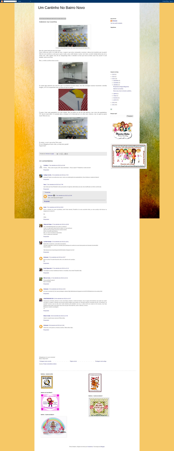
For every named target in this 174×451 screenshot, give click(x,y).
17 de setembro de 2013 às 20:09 (63, 195)
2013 (113, 78)
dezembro (116, 80)
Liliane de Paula (48, 224)
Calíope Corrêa (47, 175)
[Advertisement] (124, 57)
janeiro (115, 100)
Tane (45, 184)
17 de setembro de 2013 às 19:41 (60, 241)
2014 (113, 76)
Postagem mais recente (45, 361)
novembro (116, 82)
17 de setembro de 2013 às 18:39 (60, 224)
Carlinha (46, 165)
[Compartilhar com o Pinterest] (67, 154)
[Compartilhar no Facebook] (65, 154)
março (115, 95)
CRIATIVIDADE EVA (49, 298)
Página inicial (73, 361)
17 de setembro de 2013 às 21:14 (60, 268)
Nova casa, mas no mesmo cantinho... (122, 91)
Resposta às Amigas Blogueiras (121, 86)
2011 (113, 104)
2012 (113, 102)
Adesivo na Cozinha (118, 88)
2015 (113, 74)
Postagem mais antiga (100, 361)
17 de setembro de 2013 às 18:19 (55, 207)
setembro (115, 84)
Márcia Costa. (47, 278)
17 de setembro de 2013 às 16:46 (56, 165)
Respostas (47, 192)
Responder (46, 170)
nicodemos (90, 446)
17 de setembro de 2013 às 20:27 (57, 257)
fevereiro (115, 97)
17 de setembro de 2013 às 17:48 (54, 184)
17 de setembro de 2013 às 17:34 (60, 175)
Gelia (45, 207)
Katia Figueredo (48, 268)
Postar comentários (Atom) (49, 364)
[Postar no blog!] (62, 154)
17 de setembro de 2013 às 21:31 (59, 278)
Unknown (50, 195)
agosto (115, 93)
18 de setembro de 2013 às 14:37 (62, 298)
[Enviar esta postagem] (57, 153)
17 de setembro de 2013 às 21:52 (57, 289)
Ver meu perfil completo (116, 23)
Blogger (102, 446)
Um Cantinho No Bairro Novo (61, 8)
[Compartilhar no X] (64, 154)
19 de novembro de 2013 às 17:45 (59, 315)
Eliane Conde (47, 315)
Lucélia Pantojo (47, 241)
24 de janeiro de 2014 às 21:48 (56, 325)
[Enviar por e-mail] (60, 154)
